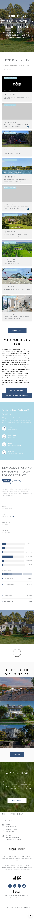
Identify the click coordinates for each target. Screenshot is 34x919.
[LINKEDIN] (19, 886)
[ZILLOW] (24, 886)
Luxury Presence (17, 898)
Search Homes (17, 330)
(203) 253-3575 (10, 831)
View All (17, 754)
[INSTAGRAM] (14, 886)
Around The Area (16, 390)
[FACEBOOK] (10, 886)
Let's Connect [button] (17, 800)
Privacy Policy (24, 907)
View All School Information (17, 395)
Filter (8, 70)
